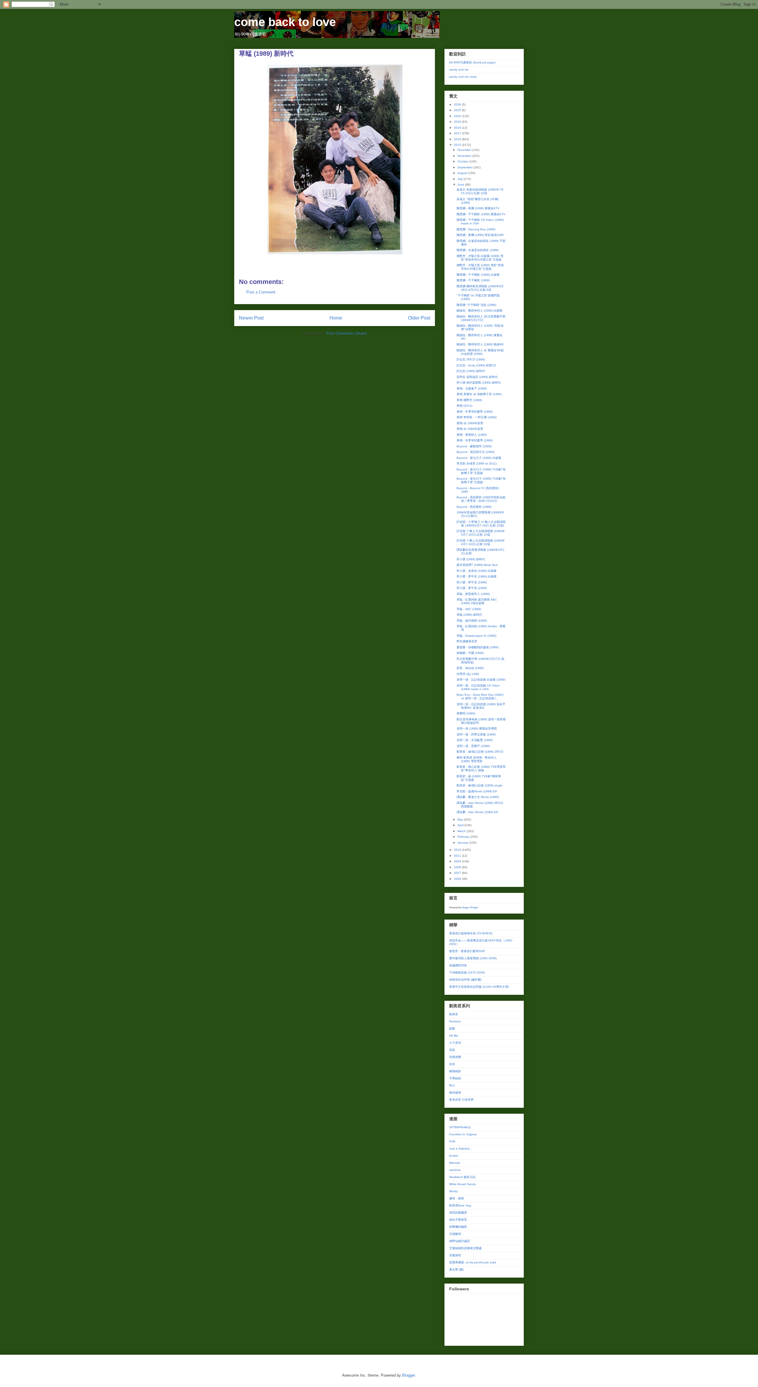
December (464, 149)
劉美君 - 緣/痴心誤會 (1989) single (479, 785)
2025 (458, 110)
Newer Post (251, 317)
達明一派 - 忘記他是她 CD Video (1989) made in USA (478, 687)
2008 (458, 867)
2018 (458, 127)
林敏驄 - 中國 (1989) (470, 653)
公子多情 (455, 1042)
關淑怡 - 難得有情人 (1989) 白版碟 (479, 310)
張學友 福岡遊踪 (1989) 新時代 (477, 377)
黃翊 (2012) (464, 405)
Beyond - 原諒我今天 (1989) (475, 452)
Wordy (453, 1191)
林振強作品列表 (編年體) (465, 979)
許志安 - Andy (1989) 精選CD (476, 365)
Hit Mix (453, 1035)
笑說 (452, 1049)
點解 (452, 1028)
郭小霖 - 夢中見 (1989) (472, 582)
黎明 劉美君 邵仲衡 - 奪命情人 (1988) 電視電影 (477, 759)
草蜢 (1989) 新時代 (469, 614)
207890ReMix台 (460, 1127)
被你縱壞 (455, 1092)
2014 (458, 849)
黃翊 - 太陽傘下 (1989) (472, 388)
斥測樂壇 (455, 1234)
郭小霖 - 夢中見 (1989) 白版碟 (477, 576)
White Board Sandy (462, 1184)
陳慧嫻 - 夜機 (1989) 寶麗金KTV (478, 208)
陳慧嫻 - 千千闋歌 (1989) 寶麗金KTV (481, 214)
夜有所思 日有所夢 (461, 1099)
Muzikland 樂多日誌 (462, 1177)
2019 (458, 121)
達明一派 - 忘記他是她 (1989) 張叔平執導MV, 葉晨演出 (481, 706)
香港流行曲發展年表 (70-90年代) (470, 933)
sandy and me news (463, 76)
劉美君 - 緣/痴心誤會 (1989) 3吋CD (480, 751)
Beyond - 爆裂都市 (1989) (474, 446)
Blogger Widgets (470, 907)
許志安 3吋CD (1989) (471, 359)
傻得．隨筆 (456, 1198)
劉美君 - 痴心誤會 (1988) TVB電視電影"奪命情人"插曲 (481, 768)
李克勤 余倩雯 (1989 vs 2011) (477, 463)
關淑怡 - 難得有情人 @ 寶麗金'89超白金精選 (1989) (480, 352)
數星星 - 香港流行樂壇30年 (467, 951)
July (460, 179)
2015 (458, 144)
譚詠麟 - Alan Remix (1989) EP (477, 812)
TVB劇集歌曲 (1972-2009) (467, 972)
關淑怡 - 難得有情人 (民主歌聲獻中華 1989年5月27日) (481, 318)
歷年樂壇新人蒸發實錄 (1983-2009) (473, 958)
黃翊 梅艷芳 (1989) (469, 400)
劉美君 (453, 1014)
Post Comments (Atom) (346, 333)
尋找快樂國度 (458, 1212)
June (461, 184)
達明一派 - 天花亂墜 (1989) (475, 740)
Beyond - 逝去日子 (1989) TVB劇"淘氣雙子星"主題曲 (481, 471)
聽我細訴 (455, 1071)
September (465, 167)
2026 (458, 104)
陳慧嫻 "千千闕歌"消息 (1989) (476, 305)
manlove (455, 1169)
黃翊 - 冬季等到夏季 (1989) (475, 411)
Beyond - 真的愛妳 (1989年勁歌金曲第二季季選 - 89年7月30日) (481, 499)
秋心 (452, 1085)
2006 (458, 878)
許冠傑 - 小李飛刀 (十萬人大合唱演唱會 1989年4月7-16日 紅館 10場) (481, 523)
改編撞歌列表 (458, 965)
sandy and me (459, 69)
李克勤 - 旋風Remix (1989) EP (477, 791)
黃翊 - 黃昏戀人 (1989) (472, 434)
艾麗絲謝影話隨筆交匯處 (465, 1248)
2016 (458, 139)
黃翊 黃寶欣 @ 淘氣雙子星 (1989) (479, 394)
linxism (453, 1155)
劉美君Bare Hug (460, 1205)
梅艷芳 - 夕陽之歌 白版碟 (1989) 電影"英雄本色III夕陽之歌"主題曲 (480, 257)
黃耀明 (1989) (466, 713)
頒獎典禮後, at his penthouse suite (472, 1262)
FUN (452, 1141)
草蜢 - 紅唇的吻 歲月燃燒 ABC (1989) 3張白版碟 (477, 601)
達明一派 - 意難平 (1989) (473, 746)
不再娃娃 (455, 1078)
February (463, 836)
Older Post (419, 317)
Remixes (455, 1021)
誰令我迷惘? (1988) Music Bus (477, 564)
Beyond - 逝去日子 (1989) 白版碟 (479, 457)
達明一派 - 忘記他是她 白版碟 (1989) (481, 679)
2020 (458, 116)
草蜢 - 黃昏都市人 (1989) (473, 594)
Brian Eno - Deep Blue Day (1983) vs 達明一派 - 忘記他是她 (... (480, 696)
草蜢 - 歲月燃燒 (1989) (472, 620)
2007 (458, 872)
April (460, 825)
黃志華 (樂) (456, 1269)
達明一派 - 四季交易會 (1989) (476, 734)
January (463, 842)
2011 (458, 855)
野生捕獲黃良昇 (467, 641)
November (464, 155)
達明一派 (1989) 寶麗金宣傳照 (477, 728)
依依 (452, 1064)
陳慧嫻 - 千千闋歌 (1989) (473, 280)
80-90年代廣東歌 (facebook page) (472, 62)
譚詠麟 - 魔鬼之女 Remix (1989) (478, 797)
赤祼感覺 (455, 1057)
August (462, 173)
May (460, 819)
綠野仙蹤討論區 (459, 1241)
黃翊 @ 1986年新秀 (470, 423)
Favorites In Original (462, 1134)
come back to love (285, 21)
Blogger (408, 1375)
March (462, 831)
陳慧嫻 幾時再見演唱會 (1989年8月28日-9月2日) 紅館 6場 (480, 288)
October (463, 161)
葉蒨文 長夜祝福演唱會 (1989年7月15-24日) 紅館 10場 (480, 191)
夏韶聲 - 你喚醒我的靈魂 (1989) (478, 647)
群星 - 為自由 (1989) (470, 668)
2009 (458, 861)
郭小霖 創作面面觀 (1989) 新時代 (479, 382)
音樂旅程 (455, 1255)
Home (336, 317)
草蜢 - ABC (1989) (469, 609)
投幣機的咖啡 (458, 1226)
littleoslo (454, 1162)
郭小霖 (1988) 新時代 (471, 559)
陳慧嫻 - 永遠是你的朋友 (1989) (478, 250)
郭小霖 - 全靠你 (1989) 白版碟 (477, 570)
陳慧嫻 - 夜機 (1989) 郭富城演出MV (480, 235)
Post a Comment (260, 292)
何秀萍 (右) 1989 (468, 674)
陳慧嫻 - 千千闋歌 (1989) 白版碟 (478, 274)
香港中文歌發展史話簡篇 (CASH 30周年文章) (479, 986)
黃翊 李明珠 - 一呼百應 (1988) (477, 417)
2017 (458, 133)
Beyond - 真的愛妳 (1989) (474, 506)
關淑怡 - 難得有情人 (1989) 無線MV (480, 344)
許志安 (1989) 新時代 (471, 371)
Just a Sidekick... (460, 1148)
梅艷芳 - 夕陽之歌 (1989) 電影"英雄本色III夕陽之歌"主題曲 (480, 267)
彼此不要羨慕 (458, 1219)
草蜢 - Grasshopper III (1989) (476, 635)
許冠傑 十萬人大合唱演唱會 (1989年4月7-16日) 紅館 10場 (481, 532)
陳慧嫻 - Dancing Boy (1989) (476, 229)
